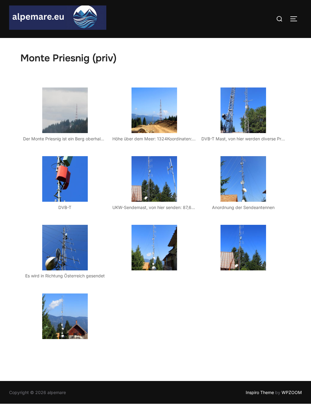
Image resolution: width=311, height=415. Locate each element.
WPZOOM (292, 392)
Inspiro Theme (260, 392)
